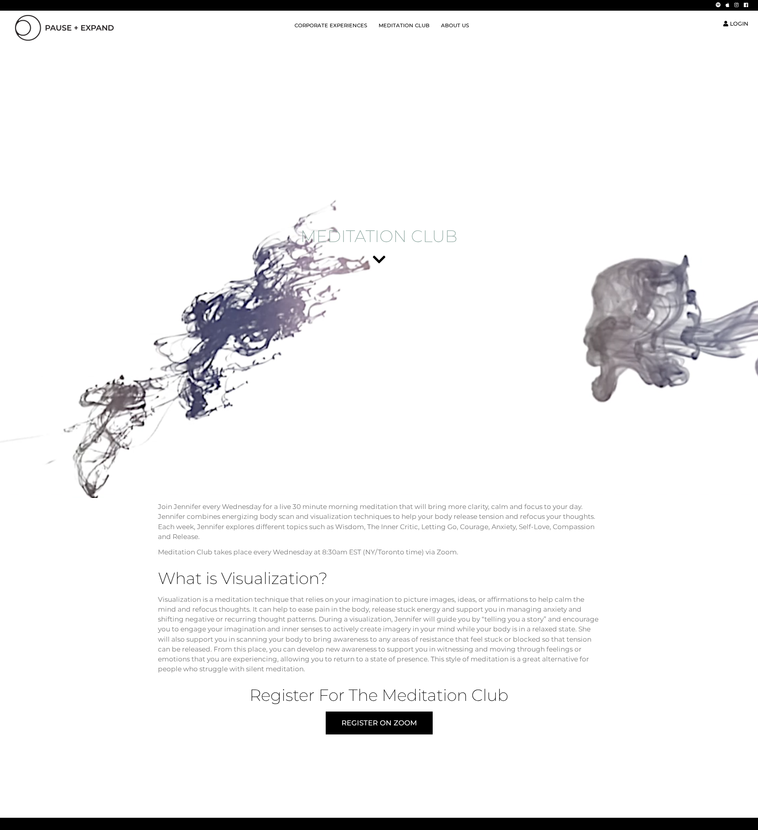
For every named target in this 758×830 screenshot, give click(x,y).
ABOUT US (455, 25)
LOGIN (738, 23)
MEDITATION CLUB (404, 25)
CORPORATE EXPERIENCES (331, 25)
